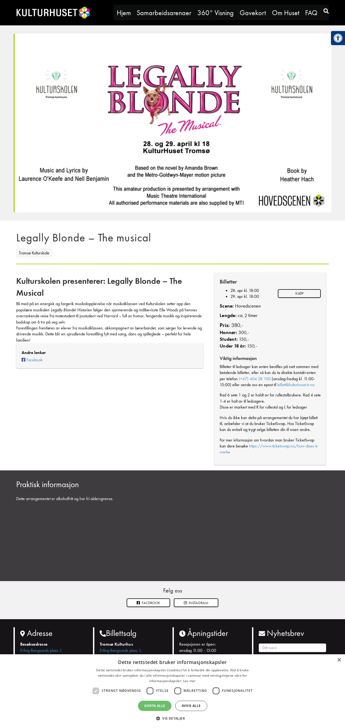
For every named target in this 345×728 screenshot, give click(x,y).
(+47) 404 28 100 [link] (255, 379)
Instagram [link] (198, 602)
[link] (338, 38)
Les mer (189, 681)
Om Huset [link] (285, 12)
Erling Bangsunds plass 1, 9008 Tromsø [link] (41, 653)
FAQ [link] (311, 12)
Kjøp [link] (299, 293)
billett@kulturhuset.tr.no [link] (296, 384)
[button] (196, 602)
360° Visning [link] (215, 12)
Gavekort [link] (253, 12)
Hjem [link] (124, 12)
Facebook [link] (34, 360)
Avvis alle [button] (191, 705)
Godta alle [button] (154, 705)
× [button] (339, 660)
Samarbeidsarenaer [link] (164, 12)
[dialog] (172, 691)
